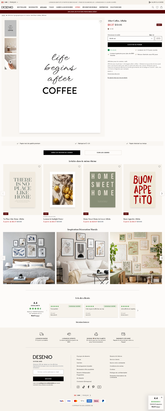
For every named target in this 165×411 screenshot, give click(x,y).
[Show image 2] (10, 45)
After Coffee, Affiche (39, 15)
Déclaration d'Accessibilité (85, 369)
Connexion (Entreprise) (84, 381)
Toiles (51, 7)
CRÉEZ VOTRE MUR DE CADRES (62, 152)
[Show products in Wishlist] (157, 7)
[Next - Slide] (162, 193)
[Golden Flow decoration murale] (82, 258)
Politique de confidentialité (118, 373)
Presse (79, 359)
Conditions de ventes (117, 366)
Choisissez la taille (114, 35)
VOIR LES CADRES (103, 152)
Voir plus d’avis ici (82, 322)
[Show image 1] (10, 28)
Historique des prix (114, 74)
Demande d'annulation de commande (118, 376)
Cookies (112, 369)
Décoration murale (89, 7)
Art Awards (80, 378)
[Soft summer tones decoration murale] (136, 258)
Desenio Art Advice (116, 356)
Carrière (79, 363)
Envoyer (48, 379)
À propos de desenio (83, 356)
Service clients (114, 359)
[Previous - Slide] (3, 193)
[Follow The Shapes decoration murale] (29, 258)
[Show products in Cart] (161, 7)
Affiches (43, 7)
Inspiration (103, 7)
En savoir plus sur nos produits (117, 78)
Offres (77, 7)
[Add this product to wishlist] (101, 21)
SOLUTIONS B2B (115, 7)
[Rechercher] (153, 7)
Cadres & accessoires (64, 7)
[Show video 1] (10, 61)
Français (13, 2)
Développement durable (84, 366)
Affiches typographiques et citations (19, 15)
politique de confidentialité (46, 383)
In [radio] (153, 35)
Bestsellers (21, 7)
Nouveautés (33, 7)
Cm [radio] (150, 35)
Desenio (88, 405)
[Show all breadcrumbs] (4, 15)
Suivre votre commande (117, 363)
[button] (158, 38)
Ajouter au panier (135, 45)
